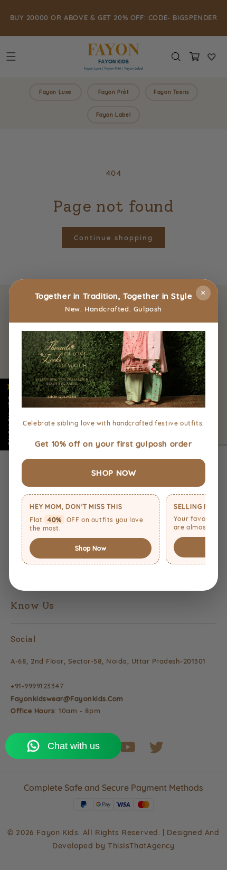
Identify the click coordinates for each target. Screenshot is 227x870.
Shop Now (90, 548)
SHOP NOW (113, 473)
